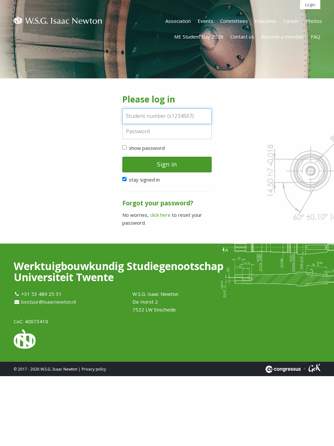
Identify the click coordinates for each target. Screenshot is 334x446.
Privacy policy (94, 369)
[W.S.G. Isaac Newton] (58, 21)
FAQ (315, 36)
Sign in (167, 164)
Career (291, 21)
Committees (234, 21)
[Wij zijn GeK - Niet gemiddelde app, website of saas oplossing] (314, 369)
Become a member (282, 36)
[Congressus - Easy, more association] (283, 369)
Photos (314, 21)
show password (147, 148)
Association (178, 21)
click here (160, 215)
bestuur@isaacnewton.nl (48, 301)
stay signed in (144, 179)
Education (266, 21)
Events (205, 21)
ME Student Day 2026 (198, 36)
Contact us (242, 36)
